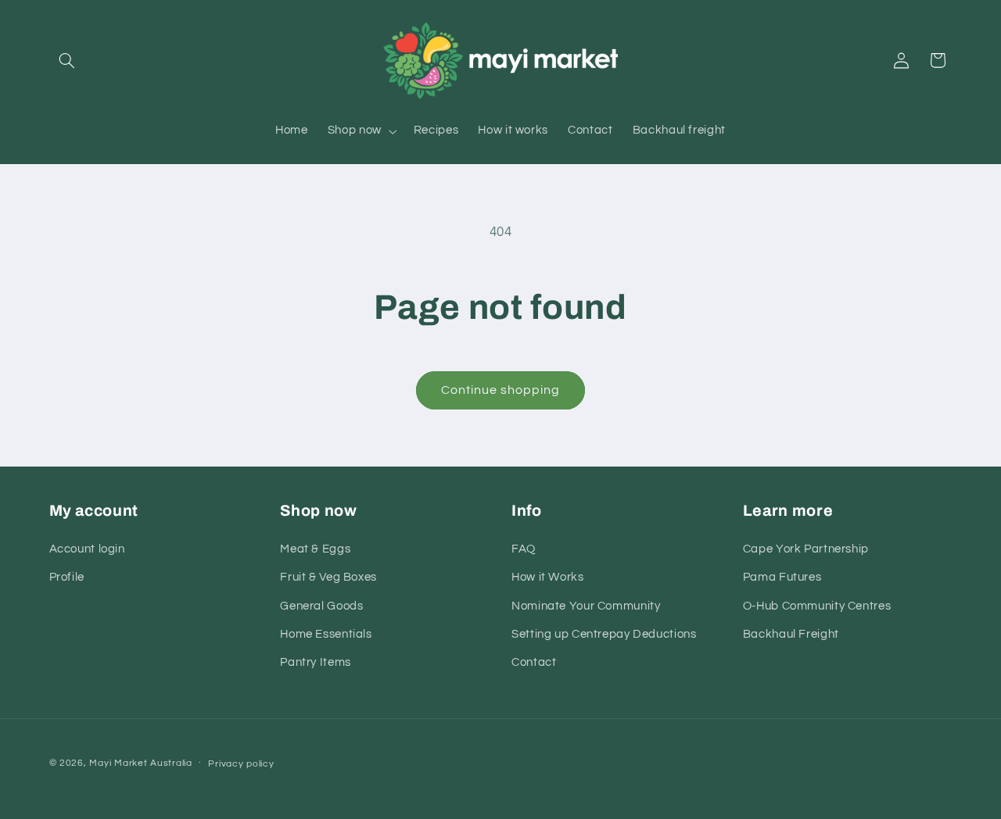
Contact (533, 662)
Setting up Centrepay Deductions (604, 634)
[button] (67, 60)
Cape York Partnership (806, 549)
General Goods (321, 606)
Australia (171, 763)
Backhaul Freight (791, 634)
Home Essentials (325, 634)
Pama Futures (782, 577)
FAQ (523, 549)
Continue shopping (501, 390)
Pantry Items (315, 662)
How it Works (547, 577)
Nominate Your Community (586, 606)
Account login (87, 549)
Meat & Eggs (315, 549)
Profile (66, 577)
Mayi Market (118, 763)
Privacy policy (241, 764)
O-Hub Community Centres (817, 606)
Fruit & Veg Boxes (328, 577)
